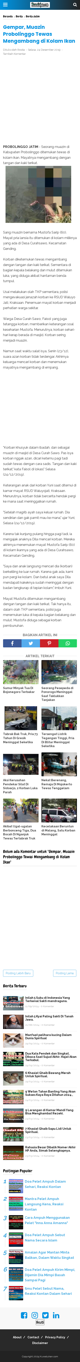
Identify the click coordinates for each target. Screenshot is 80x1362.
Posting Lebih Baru (18, 973)
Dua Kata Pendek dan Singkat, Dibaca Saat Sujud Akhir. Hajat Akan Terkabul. (51, 1057)
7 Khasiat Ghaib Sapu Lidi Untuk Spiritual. (48, 1130)
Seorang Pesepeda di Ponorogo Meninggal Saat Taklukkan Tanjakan (57, 694)
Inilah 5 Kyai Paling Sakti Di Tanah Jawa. (49, 1018)
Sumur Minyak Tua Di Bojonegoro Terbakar (19, 690)
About (17, 1337)
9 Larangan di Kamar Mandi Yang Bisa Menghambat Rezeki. (49, 1111)
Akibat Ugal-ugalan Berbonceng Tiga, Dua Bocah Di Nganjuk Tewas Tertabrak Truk (19, 832)
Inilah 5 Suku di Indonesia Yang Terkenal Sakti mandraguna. (47, 999)
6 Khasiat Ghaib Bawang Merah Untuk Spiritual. (48, 1074)
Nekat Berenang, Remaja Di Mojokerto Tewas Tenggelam (56, 784)
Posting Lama (65, 973)
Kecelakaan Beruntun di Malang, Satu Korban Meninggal (58, 830)
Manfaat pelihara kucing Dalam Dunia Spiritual (48, 1036)
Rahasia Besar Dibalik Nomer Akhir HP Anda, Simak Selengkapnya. (50, 1149)
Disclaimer (40, 1343)
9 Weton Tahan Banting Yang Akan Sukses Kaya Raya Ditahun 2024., (50, 1093)
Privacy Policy (55, 1337)
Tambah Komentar (14, 53)
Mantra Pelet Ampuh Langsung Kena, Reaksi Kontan (44, 1204)
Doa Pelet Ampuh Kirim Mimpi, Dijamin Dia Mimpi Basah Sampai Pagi (50, 1275)
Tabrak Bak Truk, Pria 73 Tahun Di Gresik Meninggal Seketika (20, 738)
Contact (33, 1337)
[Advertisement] (40, 100)
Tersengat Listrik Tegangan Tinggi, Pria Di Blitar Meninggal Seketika (57, 740)
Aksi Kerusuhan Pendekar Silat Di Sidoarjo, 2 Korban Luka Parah (20, 786)
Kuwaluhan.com (49, 1356)
